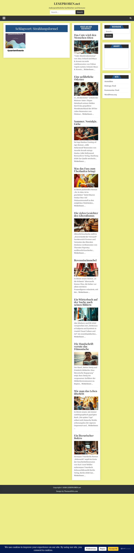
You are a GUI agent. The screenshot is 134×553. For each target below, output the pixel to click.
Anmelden (108, 81)
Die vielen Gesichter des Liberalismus (86, 214)
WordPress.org (110, 95)
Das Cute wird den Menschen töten (85, 36)
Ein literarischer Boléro (84, 437)
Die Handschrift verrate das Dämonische (83, 346)
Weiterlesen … (89, 69)
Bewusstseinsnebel (85, 260)
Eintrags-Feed (110, 86)
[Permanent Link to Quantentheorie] (15, 40)
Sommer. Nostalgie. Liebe (85, 122)
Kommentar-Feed (111, 90)
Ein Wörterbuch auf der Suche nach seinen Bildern (85, 302)
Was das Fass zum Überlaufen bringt (84, 170)
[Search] (130, 18)
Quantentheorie (15, 50)
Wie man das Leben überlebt (85, 392)
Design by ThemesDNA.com (67, 491)
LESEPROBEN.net (67, 3)
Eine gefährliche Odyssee (83, 78)
